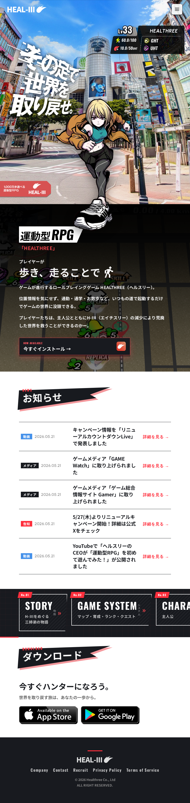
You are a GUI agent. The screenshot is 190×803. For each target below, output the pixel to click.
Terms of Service (143, 770)
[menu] (177, 9)
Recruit (80, 770)
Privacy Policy (107, 770)
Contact (61, 770)
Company (39, 770)
